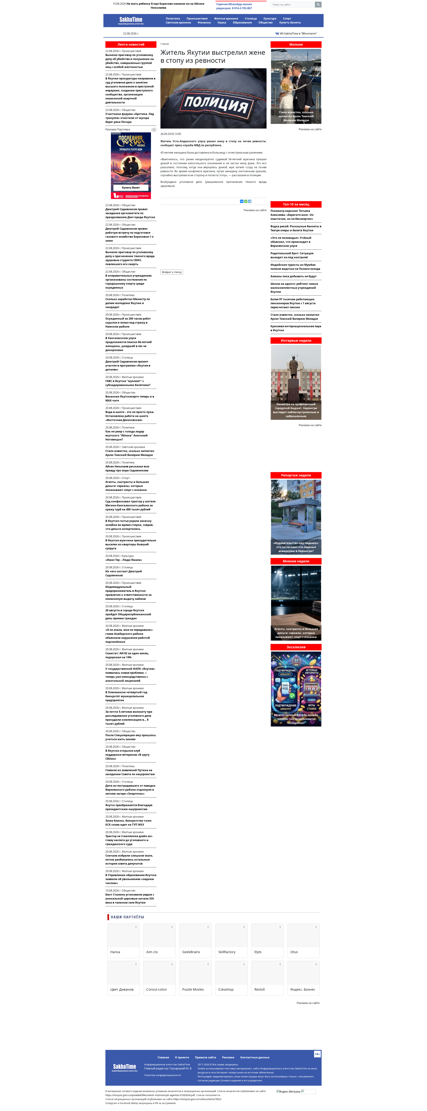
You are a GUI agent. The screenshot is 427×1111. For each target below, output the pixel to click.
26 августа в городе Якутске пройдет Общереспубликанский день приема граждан (128, 614)
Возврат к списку (171, 272)
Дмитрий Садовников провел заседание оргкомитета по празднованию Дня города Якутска (130, 213)
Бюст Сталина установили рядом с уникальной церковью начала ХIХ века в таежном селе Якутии (129, 898)
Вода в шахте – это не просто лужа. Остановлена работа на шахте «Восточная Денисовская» (129, 416)
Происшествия (197, 18)
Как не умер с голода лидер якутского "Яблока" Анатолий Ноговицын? (126, 435)
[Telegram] (249, 201)
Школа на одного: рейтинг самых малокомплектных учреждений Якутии (294, 288)
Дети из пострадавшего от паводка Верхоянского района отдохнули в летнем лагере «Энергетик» (130, 789)
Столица (251, 18)
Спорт (287, 18)
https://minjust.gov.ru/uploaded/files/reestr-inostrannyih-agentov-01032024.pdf (150, 1095)
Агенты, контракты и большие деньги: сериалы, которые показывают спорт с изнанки (127, 486)
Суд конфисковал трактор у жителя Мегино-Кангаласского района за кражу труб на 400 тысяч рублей (130, 505)
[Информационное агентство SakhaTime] (130, 19)
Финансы (204, 22)
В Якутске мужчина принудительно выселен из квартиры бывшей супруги (130, 544)
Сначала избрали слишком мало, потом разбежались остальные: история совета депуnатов (129, 859)
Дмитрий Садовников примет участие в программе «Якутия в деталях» (127, 365)
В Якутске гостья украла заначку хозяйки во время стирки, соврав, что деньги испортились (129, 525)
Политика (173, 18)
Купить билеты (290, 22)
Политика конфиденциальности (162, 1075)
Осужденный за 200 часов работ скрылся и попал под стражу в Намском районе (128, 322)
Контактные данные (254, 1057)
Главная (163, 1057)
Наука (222, 22)
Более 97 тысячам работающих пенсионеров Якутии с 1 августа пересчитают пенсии (293, 303)
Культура (270, 18)
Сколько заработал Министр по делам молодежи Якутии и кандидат (127, 303)
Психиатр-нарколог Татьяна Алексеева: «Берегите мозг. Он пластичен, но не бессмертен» (292, 215)
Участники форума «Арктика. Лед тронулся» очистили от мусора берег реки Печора (129, 118)
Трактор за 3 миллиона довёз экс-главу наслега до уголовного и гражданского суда (129, 840)
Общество (266, 22)
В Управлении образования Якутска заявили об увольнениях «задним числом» (130, 879)
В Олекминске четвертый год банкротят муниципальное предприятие (126, 696)
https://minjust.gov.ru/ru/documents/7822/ (197, 1099)
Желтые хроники (226, 18)
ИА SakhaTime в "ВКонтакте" (298, 33)
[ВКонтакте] (241, 201)
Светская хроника (178, 22)
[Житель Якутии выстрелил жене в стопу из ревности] (213, 98)
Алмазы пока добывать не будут (294, 276)
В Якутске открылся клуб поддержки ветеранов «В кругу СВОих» (127, 754)
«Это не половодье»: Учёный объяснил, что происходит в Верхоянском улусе (291, 242)
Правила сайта (205, 1057)
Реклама (228, 1057)
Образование (242, 22)
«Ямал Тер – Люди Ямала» (123, 560)
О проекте (182, 1057)
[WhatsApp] (245, 201)
